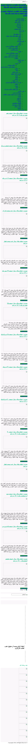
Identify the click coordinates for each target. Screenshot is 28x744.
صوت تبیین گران (13, 55)
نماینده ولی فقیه (19, 20)
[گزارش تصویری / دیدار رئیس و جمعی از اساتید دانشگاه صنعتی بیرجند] (23, 679)
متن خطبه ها (17, 34)
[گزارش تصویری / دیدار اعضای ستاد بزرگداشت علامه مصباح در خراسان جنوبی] (23, 692)
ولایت (19, 96)
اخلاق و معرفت (16, 105)
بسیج (19, 101)
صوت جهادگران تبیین (12, 53)
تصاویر (19, 44)
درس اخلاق (21, 60)
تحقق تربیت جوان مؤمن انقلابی (12, 94)
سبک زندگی (17, 106)
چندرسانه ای (20, 41)
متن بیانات (15, 72)
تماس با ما (21, 110)
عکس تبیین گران (13, 48)
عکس (19, 37)
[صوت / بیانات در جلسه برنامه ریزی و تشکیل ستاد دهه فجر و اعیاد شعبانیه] (23, 704)
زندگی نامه (18, 22)
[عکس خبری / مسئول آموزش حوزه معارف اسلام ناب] (23, 722)
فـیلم (16, 77)
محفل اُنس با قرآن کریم (8, 67)
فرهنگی (19, 99)
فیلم (20, 43)
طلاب (19, 62)
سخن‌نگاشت (14, 49)
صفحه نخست (20, 18)
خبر (20, 32)
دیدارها (19, 24)
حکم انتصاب (17, 29)
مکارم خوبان (11, 65)
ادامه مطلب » (23, 142)
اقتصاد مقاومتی (16, 103)
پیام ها (19, 27)
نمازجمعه (21, 31)
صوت (19, 39)
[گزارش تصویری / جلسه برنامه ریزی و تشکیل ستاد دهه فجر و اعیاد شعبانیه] (23, 710)
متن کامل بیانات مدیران (11, 89)
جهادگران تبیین (17, 93)
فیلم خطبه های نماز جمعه (13, 36)
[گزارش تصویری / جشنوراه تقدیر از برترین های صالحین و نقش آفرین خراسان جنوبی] (23, 698)
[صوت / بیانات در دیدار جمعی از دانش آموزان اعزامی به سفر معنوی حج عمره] (23, 741)
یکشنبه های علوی (16, 74)
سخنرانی (18, 25)
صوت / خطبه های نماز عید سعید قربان (14, 211)
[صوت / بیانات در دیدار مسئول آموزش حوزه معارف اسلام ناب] (23, 716)
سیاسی (19, 98)
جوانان (19, 108)
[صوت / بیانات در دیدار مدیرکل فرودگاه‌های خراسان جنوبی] (23, 729)
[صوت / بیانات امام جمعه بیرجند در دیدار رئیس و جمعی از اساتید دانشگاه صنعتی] (23, 673)
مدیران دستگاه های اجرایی (13, 82)
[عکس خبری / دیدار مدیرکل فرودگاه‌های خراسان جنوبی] (23, 735)
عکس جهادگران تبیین (12, 46)
